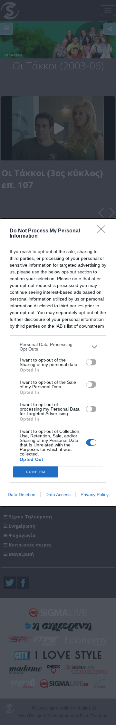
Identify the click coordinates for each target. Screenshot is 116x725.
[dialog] (58, 362)
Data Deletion (21, 494)
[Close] (103, 231)
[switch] (91, 362)
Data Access (58, 494)
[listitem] (58, 346)
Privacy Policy (95, 494)
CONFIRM (35, 472)
